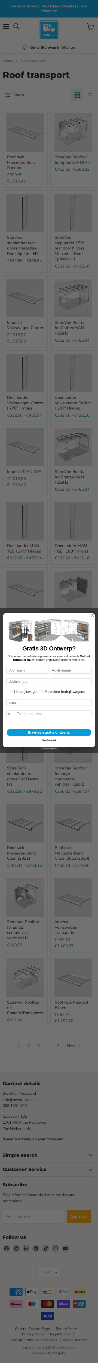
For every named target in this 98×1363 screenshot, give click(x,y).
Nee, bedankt (49, 740)
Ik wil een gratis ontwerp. (49, 732)
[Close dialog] (92, 615)
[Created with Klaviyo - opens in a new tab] (48, 748)
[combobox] (11, 714)
